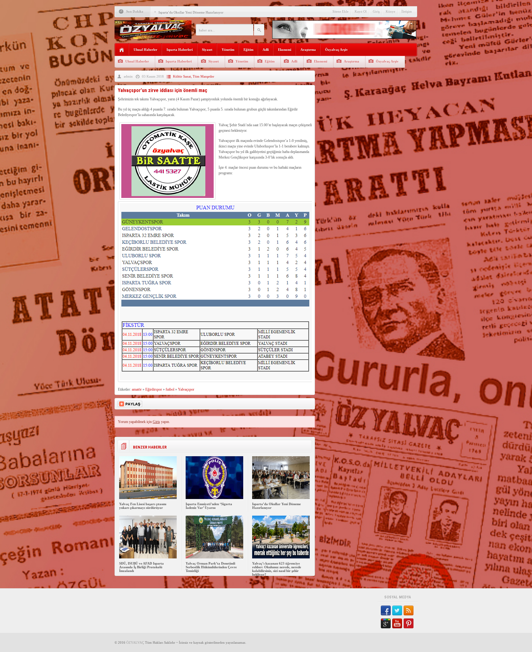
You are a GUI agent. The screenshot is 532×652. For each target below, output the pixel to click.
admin (128, 76)
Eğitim (248, 49)
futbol (170, 389)
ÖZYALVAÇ (135, 642)
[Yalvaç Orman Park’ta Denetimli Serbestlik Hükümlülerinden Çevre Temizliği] (214, 557)
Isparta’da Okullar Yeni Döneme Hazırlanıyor (191, 12)
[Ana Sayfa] (121, 50)
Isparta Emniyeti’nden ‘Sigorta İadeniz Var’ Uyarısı (209, 505)
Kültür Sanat (182, 76)
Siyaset (207, 49)
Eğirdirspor (153, 389)
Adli (266, 49)
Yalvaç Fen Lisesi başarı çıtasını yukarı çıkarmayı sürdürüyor (142, 505)
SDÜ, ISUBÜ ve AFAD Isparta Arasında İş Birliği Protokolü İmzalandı (141, 567)
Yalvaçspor (186, 389)
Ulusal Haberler (145, 49)
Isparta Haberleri (180, 49)
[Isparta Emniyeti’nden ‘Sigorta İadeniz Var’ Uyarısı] (214, 498)
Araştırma (308, 49)
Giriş (376, 11)
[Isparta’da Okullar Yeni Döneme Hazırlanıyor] (281, 498)
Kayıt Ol (361, 11)
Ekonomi (284, 49)
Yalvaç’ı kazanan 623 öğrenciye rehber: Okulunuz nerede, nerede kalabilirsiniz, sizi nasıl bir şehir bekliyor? (276, 568)
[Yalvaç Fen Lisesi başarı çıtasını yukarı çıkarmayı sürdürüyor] (148, 498)
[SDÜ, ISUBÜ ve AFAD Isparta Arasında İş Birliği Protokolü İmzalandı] (148, 557)
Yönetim (228, 49)
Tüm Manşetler (203, 76)
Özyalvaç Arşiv (336, 49)
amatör (137, 389)
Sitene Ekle (340, 11)
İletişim (406, 11)
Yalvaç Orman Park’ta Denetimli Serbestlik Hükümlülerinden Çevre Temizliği (211, 567)
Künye (390, 11)
